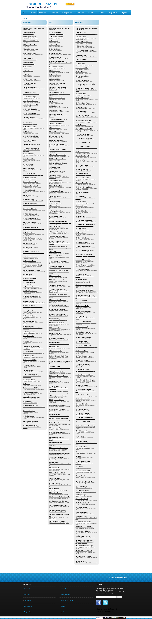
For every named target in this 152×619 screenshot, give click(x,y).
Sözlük (101, 13)
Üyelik (124, 13)
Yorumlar (91, 13)
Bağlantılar (113, 13)
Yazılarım (33, 13)
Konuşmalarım (67, 13)
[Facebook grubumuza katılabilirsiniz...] (98, 605)
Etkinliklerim (80, 13)
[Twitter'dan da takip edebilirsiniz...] (105, 605)
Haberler (70, 600)
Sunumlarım (55, 13)
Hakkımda (27, 589)
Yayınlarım (43, 13)
